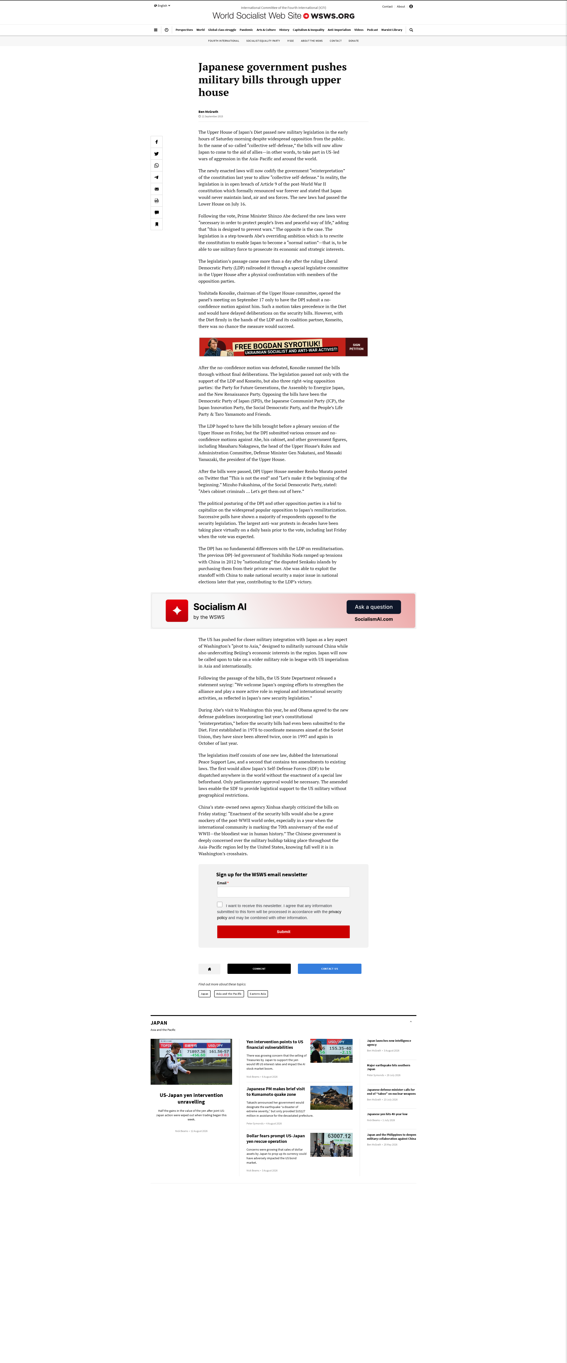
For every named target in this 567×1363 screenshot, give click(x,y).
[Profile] (411, 7)
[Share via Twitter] (156, 153)
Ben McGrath (208, 111)
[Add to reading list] (156, 224)
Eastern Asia (258, 993)
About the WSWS (312, 40)
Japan (204, 993)
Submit (283, 932)
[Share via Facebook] (156, 142)
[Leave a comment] (156, 212)
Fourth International (223, 40)
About (401, 6)
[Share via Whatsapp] (156, 165)
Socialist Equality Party (263, 40)
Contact (387, 6)
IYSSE (290, 40)
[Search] (411, 31)
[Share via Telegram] (156, 177)
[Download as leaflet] (156, 200)
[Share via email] (156, 189)
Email (221, 883)
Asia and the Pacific (229, 993)
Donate (354, 40)
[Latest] (166, 31)
